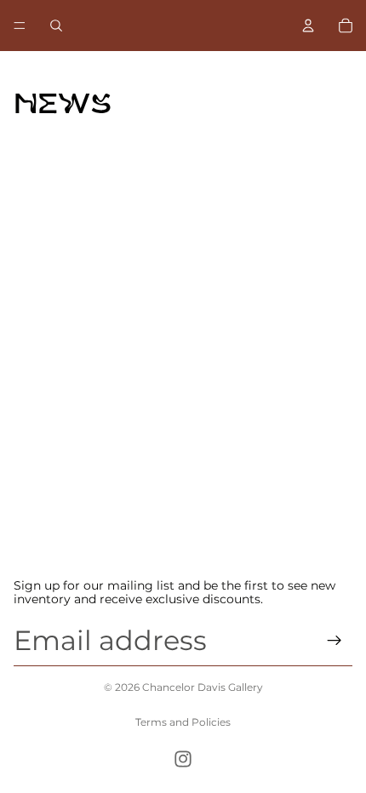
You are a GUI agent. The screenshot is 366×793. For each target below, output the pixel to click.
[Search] (56, 25)
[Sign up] (334, 641)
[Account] (308, 25)
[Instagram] (183, 759)
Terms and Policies (183, 722)
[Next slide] (320, 539)
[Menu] (19, 25)
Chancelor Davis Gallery (202, 687)
